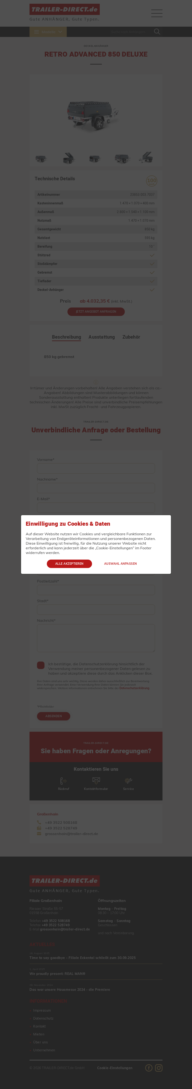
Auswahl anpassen (120, 563)
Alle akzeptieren (69, 563)
